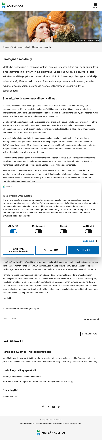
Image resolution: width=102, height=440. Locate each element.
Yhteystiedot (9, 396)
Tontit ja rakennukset (20, 47)
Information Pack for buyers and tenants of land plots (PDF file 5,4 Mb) (38, 381)
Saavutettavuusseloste (43, 424)
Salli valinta (51, 250)
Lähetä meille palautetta (73, 424)
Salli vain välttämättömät (18, 250)
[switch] (38, 231)
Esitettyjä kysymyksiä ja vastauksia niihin (22, 376)
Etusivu (6, 47)
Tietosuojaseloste (26, 424)
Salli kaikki (83, 250)
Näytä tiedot (88, 241)
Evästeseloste (57, 424)
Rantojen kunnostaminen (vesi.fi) (20, 308)
